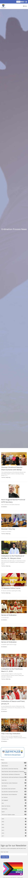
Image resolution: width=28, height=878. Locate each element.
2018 (14, 833)
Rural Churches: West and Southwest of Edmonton (14, 772)
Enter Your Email (4, 852)
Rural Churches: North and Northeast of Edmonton (14, 777)
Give (14, 803)
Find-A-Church (14, 765)
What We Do (14, 763)
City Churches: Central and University (14, 768)
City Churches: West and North (14, 788)
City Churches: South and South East (14, 791)
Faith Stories (14, 808)
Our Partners (14, 797)
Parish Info (14, 780)
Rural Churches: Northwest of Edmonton (14, 774)
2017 (14, 836)
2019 (14, 830)
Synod (14, 811)
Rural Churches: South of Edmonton (14, 783)
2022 (14, 821)
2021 (14, 824)
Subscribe (5, 857)
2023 (14, 818)
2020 (14, 827)
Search (18, 1)
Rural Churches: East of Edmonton (14, 794)
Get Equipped (14, 800)
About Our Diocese (14, 806)
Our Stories (14, 785)
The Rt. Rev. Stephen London (14, 814)
